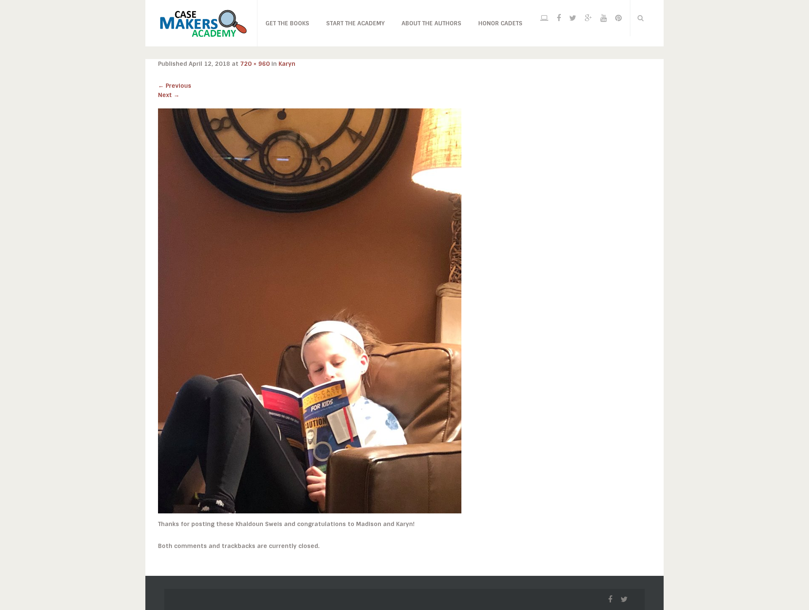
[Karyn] (309, 310)
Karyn (287, 63)
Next (168, 95)
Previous (174, 85)
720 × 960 (255, 63)
